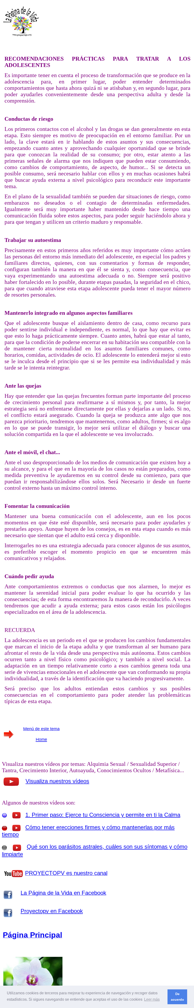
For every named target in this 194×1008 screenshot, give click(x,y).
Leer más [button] (152, 999)
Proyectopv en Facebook (52, 911)
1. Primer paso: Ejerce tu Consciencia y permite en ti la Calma (102, 815)
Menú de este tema (41, 728)
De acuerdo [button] (177, 996)
